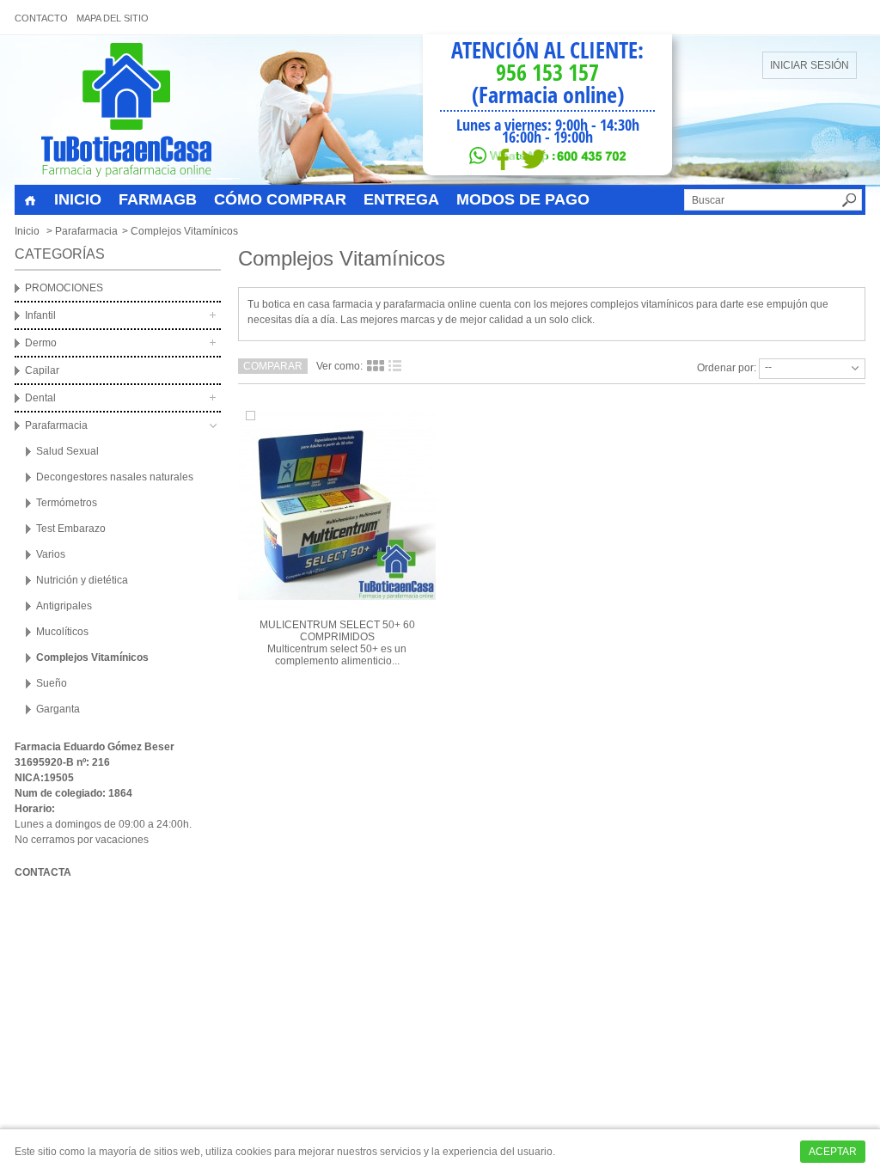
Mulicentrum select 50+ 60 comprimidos (337, 631)
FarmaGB (158, 199)
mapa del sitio (112, 18)
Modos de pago (523, 199)
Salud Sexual (67, 451)
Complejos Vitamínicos (92, 657)
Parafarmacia (86, 231)
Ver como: (339, 366)
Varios (50, 554)
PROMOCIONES (64, 288)
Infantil (40, 315)
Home (30, 200)
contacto (41, 18)
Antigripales (64, 606)
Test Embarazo (71, 529)
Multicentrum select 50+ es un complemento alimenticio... (336, 655)
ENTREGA (401, 199)
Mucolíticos (62, 632)
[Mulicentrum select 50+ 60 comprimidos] (337, 508)
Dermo (41, 343)
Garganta (58, 709)
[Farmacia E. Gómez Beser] (127, 110)
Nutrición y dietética (82, 580)
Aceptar (833, 1152)
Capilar (42, 370)
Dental (40, 398)
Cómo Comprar (280, 199)
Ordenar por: (726, 368)
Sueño (51, 683)
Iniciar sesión (809, 65)
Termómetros (66, 503)
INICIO (77, 199)
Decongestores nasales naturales (114, 477)
